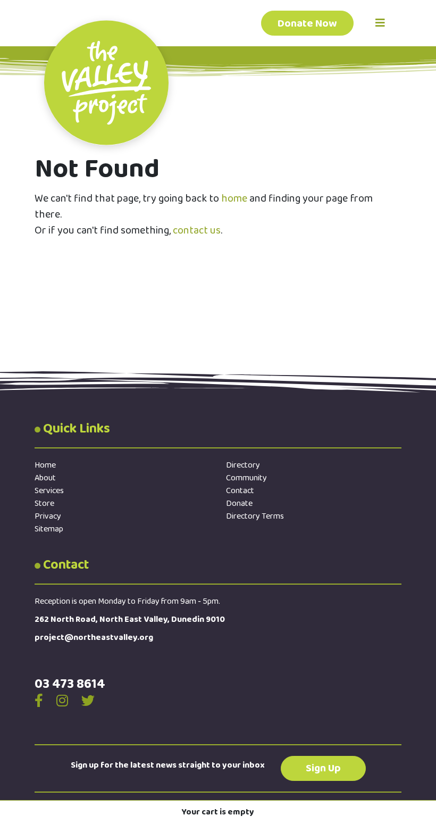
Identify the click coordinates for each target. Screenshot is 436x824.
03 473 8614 (70, 684)
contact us (197, 230)
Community (246, 478)
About (45, 478)
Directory (243, 465)
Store (44, 503)
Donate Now (307, 23)
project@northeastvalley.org (94, 637)
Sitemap (49, 529)
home (234, 198)
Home (45, 465)
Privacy (48, 516)
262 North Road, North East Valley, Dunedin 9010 (130, 619)
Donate (239, 503)
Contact (240, 490)
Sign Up (323, 768)
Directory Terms (255, 516)
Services (49, 490)
